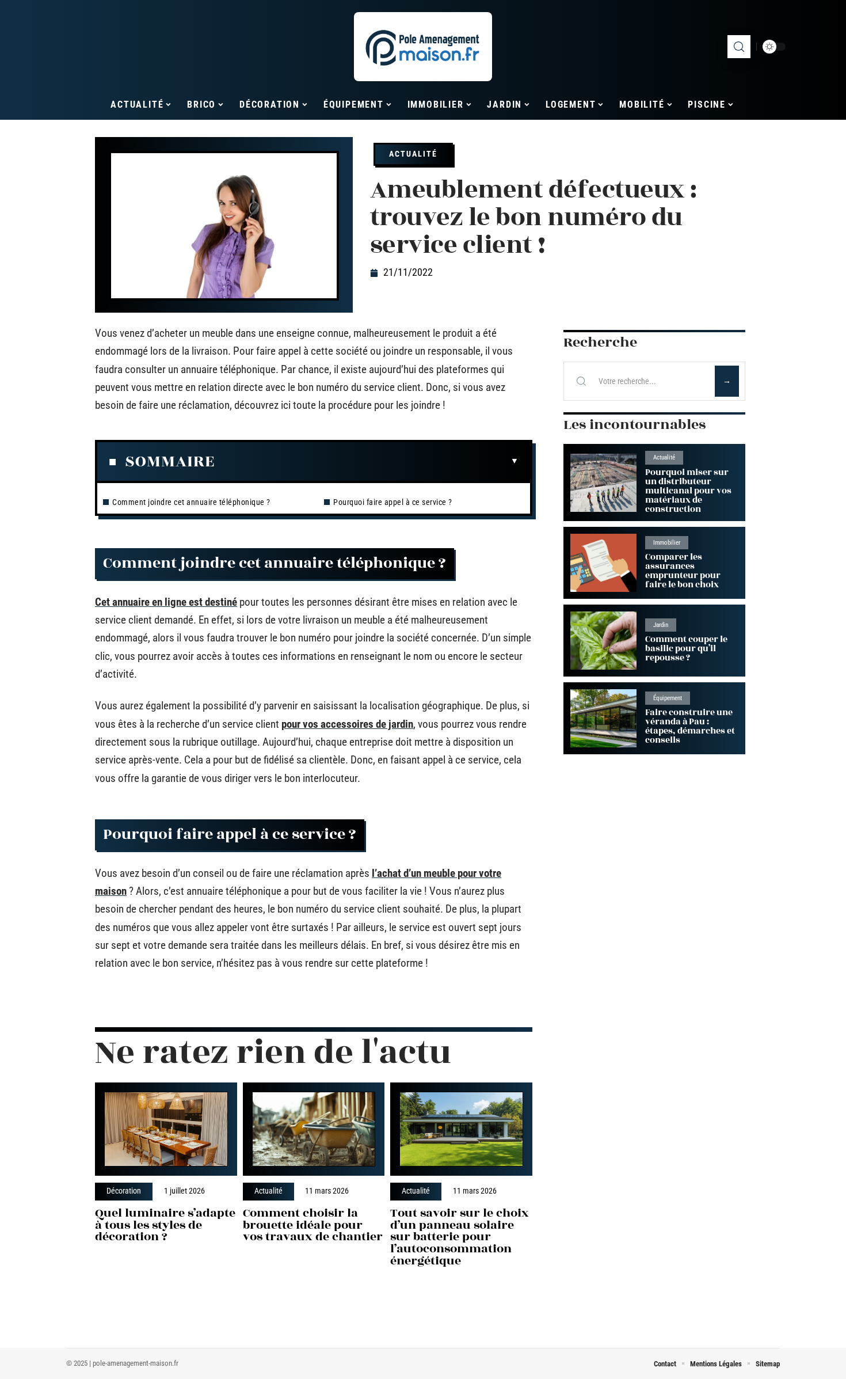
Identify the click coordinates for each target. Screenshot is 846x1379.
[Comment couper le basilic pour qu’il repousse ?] (603, 640)
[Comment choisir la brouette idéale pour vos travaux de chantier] (314, 1129)
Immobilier (666, 542)
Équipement (667, 698)
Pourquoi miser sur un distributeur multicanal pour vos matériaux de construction (688, 491)
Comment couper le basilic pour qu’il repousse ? (686, 648)
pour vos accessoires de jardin (347, 724)
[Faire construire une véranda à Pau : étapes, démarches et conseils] (603, 718)
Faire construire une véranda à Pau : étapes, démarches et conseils (690, 726)
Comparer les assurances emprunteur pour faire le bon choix (683, 570)
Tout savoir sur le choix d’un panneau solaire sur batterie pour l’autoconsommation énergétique (459, 1237)
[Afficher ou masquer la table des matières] (367, 461)
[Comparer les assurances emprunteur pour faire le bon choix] (603, 563)
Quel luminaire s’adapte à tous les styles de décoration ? (165, 1225)
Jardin (660, 625)
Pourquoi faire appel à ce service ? (392, 502)
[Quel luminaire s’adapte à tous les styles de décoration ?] (166, 1129)
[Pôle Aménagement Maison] (423, 46)
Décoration (123, 1191)
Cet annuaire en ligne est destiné (166, 602)
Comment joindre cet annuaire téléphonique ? (191, 502)
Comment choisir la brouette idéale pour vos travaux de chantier (313, 1225)
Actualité (413, 153)
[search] (738, 46)
